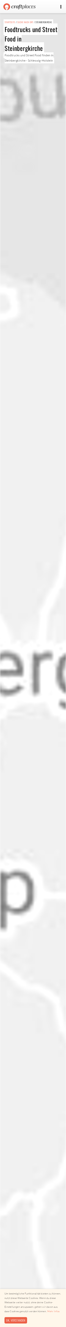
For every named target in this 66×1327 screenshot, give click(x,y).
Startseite (10, 22)
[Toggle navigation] (61, 7)
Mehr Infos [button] (53, 1311)
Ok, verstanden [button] (15, 1320)
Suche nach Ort (25, 22)
